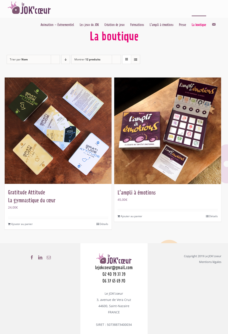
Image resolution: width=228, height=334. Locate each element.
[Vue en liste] (135, 59)
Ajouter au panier (22, 224)
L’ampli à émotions (137, 192)
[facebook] (32, 257)
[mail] (49, 257)
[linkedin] (40, 257)
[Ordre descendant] (65, 59)
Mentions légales (210, 262)
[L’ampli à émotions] (167, 131)
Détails (104, 224)
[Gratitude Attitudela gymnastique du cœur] (58, 131)
